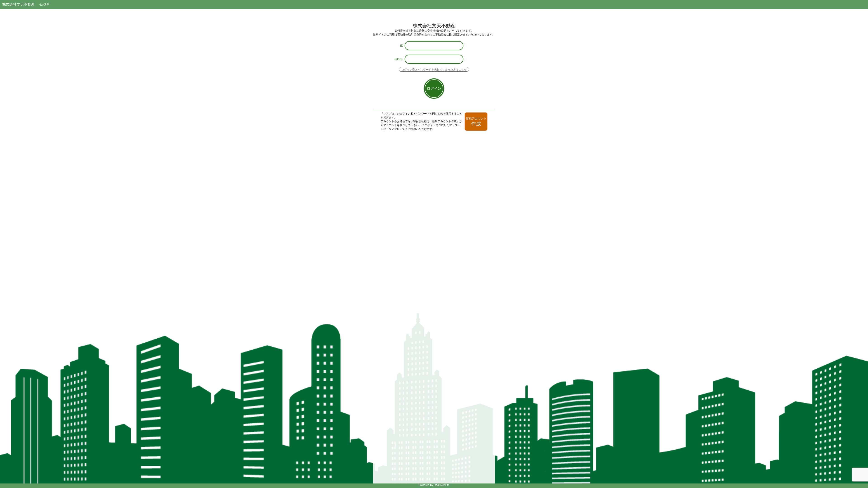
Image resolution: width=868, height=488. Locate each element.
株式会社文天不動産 (18, 4)
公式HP (44, 4)
